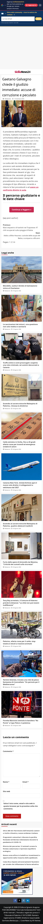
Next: (22, 235)
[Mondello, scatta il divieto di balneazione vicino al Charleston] (21, 269)
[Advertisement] (21, 47)
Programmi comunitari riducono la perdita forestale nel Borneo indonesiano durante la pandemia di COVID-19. (20, 839)
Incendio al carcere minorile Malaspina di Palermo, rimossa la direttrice (20, 404)
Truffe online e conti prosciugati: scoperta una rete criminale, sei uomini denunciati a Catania (21, 365)
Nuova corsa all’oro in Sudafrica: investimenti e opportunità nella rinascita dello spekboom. (21, 856)
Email (26, 782)
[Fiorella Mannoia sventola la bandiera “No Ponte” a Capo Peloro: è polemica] (21, 704)
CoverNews (25, 920)
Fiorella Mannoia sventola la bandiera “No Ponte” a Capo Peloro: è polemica (20, 721)
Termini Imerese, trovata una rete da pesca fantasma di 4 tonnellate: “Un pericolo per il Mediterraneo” (21, 682)
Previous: (20, 227)
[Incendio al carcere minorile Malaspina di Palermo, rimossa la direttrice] (21, 387)
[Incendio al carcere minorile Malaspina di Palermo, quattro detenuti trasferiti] (21, 507)
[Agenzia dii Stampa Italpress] (17, 881)
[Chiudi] (5, 5)
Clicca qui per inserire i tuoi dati (9, 22)
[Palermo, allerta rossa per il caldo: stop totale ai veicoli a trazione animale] (21, 625)
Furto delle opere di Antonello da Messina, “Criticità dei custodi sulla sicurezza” (20, 563)
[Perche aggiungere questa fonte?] (40, 5)
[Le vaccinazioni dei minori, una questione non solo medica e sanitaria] (21, 308)
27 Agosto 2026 (17, 291)
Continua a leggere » (21, 209)
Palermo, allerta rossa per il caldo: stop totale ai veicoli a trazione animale (19, 642)
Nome (6, 782)
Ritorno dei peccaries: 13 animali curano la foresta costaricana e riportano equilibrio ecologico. (20, 848)
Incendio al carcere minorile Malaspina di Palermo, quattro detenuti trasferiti (20, 524)
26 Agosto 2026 (17, 370)
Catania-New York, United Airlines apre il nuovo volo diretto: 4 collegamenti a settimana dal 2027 (20, 485)
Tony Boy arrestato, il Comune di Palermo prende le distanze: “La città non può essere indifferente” (21, 602)
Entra (38, 19)
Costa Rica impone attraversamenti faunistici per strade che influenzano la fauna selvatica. (21, 863)
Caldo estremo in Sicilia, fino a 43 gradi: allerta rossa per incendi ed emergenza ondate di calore (19, 444)
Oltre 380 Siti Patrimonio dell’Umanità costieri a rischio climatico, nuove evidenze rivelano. (21, 832)
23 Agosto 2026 (17, 687)
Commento (8, 751)
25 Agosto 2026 (17, 528)
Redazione (8, 99)
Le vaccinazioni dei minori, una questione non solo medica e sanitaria (20, 325)
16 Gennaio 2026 (19, 99)
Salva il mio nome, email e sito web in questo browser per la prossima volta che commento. (20, 806)
